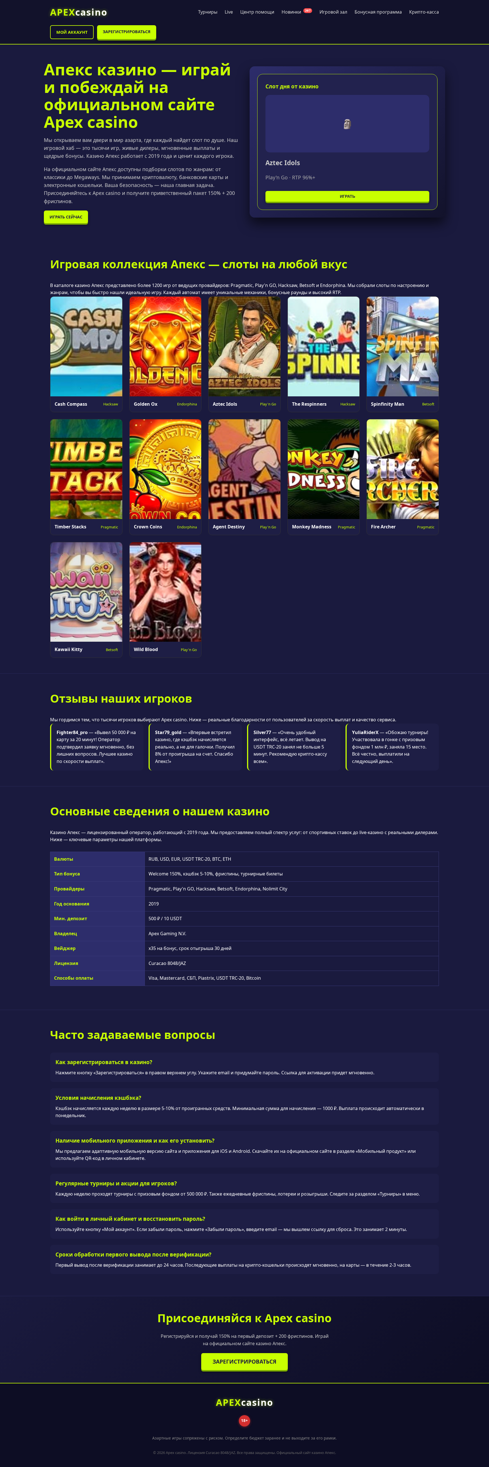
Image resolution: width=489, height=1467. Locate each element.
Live (229, 12)
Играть (347, 196)
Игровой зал (333, 12)
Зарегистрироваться (127, 31)
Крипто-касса (424, 12)
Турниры (207, 12)
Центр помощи (257, 12)
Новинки (296, 12)
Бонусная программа (378, 12)
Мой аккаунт (71, 32)
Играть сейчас (66, 217)
